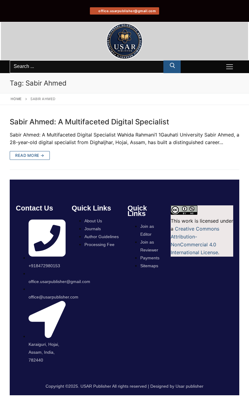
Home (16, 99)
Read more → (29, 155)
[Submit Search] (172, 66)
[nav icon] (229, 66)
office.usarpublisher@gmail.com (126, 11)
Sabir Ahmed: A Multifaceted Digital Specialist (89, 121)
